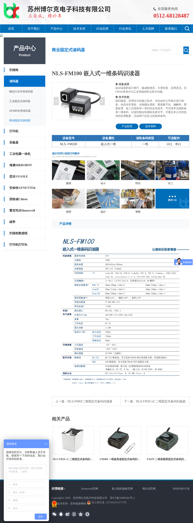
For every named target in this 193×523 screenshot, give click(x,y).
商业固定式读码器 (19, 120)
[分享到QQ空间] (80, 514)
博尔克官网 (142, 488)
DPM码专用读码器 (20, 110)
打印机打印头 (18, 244)
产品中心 (57, 28)
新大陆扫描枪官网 (116, 488)
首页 (11, 28)
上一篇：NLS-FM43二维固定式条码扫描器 (83, 401)
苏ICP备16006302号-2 (122, 498)
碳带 (12, 221)
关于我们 (34, 28)
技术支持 (79, 28)
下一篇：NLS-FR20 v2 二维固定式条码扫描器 (154, 401)
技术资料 (150, 126)
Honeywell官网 (83, 488)
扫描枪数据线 (18, 233)
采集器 (13, 142)
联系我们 (171, 28)
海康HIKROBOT (20, 165)
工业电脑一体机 (20, 153)
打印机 (13, 131)
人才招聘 (148, 28)
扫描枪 (13, 69)
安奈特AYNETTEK (22, 187)
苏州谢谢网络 (78, 503)
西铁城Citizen (18, 199)
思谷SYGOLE (18, 176)
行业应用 (102, 28)
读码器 (13, 81)
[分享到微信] (54, 514)
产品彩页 (127, 126)
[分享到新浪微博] (67, 514)
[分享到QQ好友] (61, 514)
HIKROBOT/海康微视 (179, 488)
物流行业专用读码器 (21, 91)
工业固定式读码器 (19, 101)
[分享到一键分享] (87, 514)
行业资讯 (125, 28)
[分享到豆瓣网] (74, 514)
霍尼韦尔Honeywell (22, 210)
